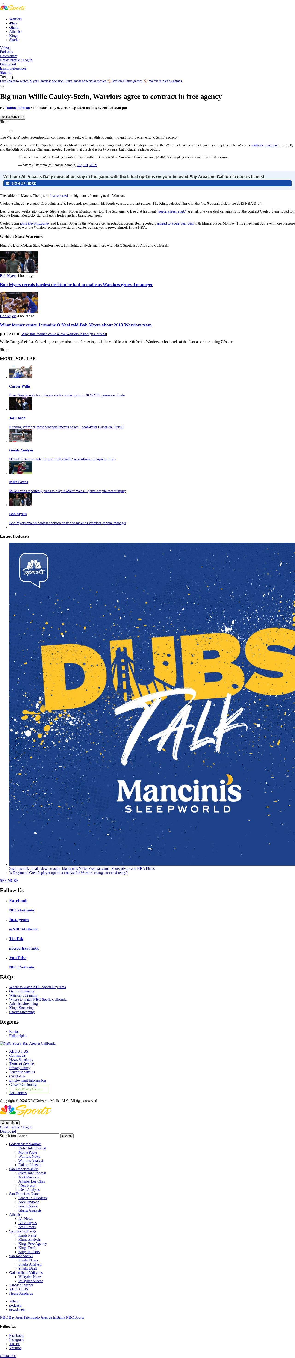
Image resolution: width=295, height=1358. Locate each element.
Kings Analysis (29, 1239)
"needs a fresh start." (172, 211)
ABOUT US (18, 1051)
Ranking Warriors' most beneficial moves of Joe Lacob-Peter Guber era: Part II (66, 427)
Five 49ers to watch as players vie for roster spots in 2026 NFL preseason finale (67, 395)
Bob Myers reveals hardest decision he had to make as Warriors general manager (76, 284)
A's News (25, 1219)
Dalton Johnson (17, 108)
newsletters (17, 1309)
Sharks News (28, 1260)
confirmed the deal (264, 145)
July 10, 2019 (87, 165)
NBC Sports (75, 1317)
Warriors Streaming (23, 995)
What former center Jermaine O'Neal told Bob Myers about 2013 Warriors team (76, 324)
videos (14, 1301)
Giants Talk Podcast (32, 1198)
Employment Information (27, 1080)
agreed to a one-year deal (175, 223)
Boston (14, 1031)
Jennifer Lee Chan (31, 1181)
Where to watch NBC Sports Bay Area (37, 987)
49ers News (27, 1185)
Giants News (27, 1206)
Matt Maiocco (28, 1177)
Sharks (14, 40)
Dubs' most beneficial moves (85, 81)
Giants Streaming (21, 991)
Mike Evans (18, 482)
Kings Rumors (29, 1252)
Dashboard (8, 64)
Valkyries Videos (30, 1281)
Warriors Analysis (31, 1161)
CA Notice (17, 1076)
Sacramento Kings (22, 1231)
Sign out (6, 72)
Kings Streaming (21, 1008)
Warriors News (29, 1156)
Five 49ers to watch (14, 81)
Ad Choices (18, 1093)
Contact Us (17, 1055)
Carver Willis (19, 386)
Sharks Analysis (30, 1264)
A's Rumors (27, 1227)
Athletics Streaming (23, 1004)
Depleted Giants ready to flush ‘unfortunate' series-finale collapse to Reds (62, 459)
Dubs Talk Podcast (32, 1148)
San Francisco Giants (24, 1194)
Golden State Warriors (25, 1144)
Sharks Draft (27, 1268)
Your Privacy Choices (28, 1089)
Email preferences (13, 68)
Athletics (15, 31)
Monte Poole (27, 1152)
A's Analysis (27, 1223)
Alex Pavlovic (28, 1202)
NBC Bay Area (12, 1317)
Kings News (27, 1235)
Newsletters (8, 56)
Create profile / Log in (16, 60)
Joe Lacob (17, 418)
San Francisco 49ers (23, 1169)
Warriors (15, 19)
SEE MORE (9, 880)
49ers (13, 23)
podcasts (15, 1305)
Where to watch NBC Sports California (38, 999)
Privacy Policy (19, 1068)
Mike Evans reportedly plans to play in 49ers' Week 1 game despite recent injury (67, 491)
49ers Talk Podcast (32, 1173)
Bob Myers (8, 276)
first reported (58, 196)
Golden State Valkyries (26, 1273)
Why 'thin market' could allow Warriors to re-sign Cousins (63, 334)
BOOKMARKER (13, 117)
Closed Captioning (22, 1084)
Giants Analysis (21, 450)
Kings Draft (27, 1248)
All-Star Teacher (21, 1285)
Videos (5, 48)
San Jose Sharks (21, 1256)
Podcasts (6, 52)
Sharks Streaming (22, 1012)
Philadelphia (18, 1036)
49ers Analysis (29, 1190)
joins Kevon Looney (35, 223)
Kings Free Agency (32, 1244)
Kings (13, 36)
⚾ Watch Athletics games (162, 81)
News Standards (21, 1060)
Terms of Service (21, 1064)
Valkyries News (29, 1277)
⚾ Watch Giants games (124, 81)
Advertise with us (22, 1072)
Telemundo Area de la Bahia (45, 1317)
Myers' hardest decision (47, 81)
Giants (14, 27)
